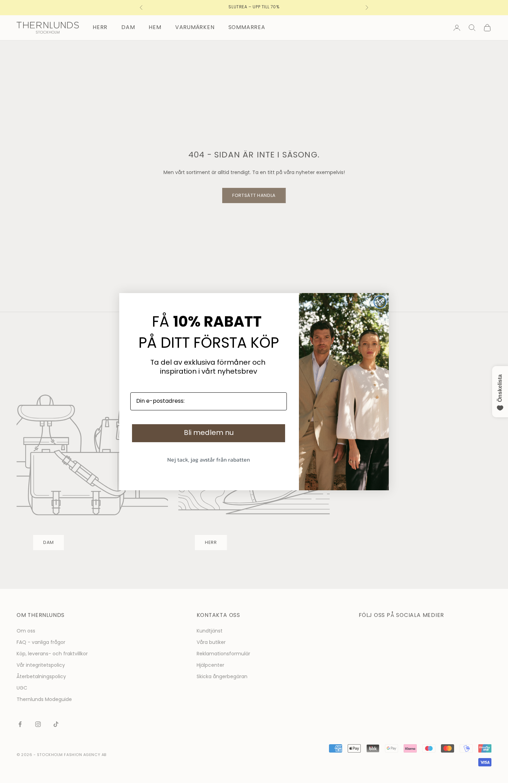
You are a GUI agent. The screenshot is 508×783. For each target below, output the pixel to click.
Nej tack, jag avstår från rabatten (208, 459)
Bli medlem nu (209, 433)
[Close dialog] (380, 302)
